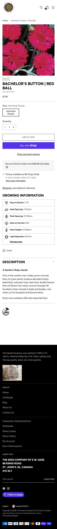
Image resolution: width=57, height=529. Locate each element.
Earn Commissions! (12, 446)
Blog (4, 402)
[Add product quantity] (13, 127)
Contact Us (8, 412)
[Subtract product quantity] (5, 127)
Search (5, 387)
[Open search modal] (41, 7)
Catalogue (7, 397)
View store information (16, 180)
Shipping (7, 188)
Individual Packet (10, 112)
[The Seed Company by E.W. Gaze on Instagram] (8, 489)
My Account (8, 441)
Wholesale (7, 426)
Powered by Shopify (10, 516)
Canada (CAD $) (21, 506)
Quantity (6, 121)
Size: (13, 105)
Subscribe (49, 479)
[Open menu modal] (53, 7)
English (5, 506)
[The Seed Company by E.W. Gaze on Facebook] (4, 489)
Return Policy (9, 436)
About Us (7, 407)
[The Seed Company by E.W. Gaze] (8, 7)
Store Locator (9, 431)
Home (5, 20)
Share (9, 251)
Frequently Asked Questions (16, 421)
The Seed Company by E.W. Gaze (30, 510)
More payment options (28, 154)
